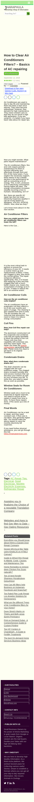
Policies (7, 700)
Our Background (11, 696)
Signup (7, 689)
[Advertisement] (17, 33)
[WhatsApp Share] (18, 97)
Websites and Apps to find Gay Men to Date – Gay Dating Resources (16, 523)
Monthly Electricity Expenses (14, 485)
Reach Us (8, 714)
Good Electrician (12, 482)
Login (6, 693)
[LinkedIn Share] (14, 97)
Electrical (9, 481)
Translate (14, 86)
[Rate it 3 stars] (8, 80)
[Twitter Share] (9, 97)
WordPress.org (10, 703)
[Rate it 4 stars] (9, 80)
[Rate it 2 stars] (6, 80)
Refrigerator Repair (14, 489)
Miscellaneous (11, 73)
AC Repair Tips (19, 478)
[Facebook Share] (5, 97)
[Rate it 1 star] (4, 80)
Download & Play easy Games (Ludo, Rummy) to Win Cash (15, 90)
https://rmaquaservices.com (15, 434)
